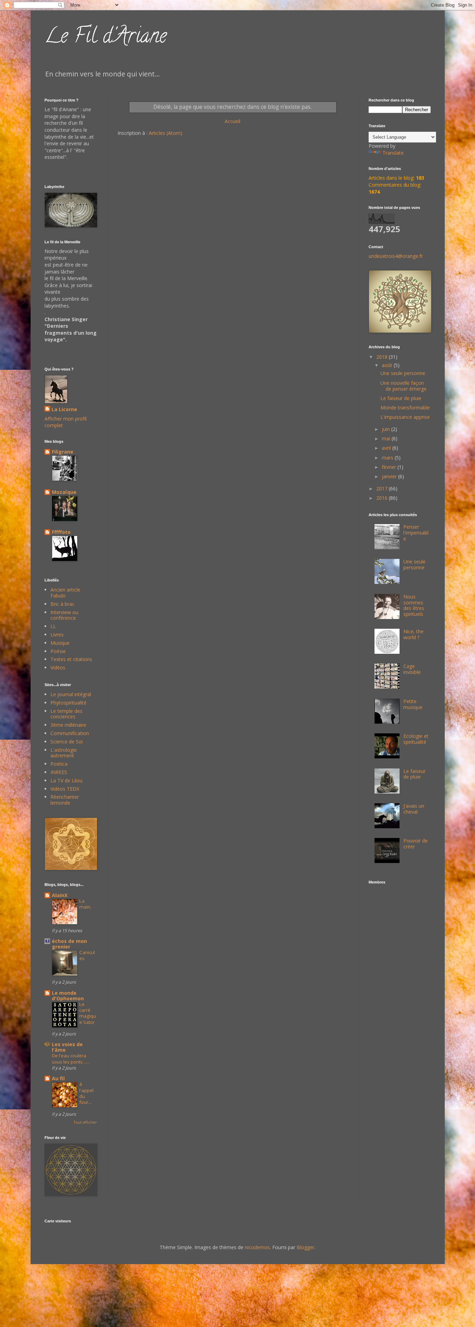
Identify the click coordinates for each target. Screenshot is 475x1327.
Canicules (87, 955)
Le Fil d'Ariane (106, 38)
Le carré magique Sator (87, 1013)
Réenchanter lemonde (64, 799)
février (389, 467)
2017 (382, 488)
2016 (382, 498)
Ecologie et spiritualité (415, 739)
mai (387, 438)
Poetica (58, 763)
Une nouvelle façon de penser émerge (403, 386)
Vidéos (57, 667)
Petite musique (412, 704)
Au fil (58, 1078)
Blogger (305, 1247)
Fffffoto (61, 532)
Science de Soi (66, 741)
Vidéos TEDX (64, 788)
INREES (58, 772)
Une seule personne (402, 373)
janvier (390, 476)
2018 (382, 356)
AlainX (59, 895)
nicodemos (257, 1247)
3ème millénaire (68, 725)
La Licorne (64, 409)
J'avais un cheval (413, 809)
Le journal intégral (70, 694)
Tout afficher (85, 1122)
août (388, 365)
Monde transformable (405, 407)
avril (387, 448)
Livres (57, 634)
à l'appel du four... (86, 1093)
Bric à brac (62, 604)
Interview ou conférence (64, 615)
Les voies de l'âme (67, 1047)
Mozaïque (64, 492)
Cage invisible (412, 669)
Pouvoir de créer (415, 843)
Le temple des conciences (66, 714)
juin (386, 429)
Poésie (58, 651)
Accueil (232, 121)
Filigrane (62, 451)
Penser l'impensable (415, 532)
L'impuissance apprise (405, 417)
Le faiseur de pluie (400, 398)
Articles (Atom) (165, 133)
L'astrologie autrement (63, 753)
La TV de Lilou (66, 780)
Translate (393, 152)
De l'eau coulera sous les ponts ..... (70, 1058)
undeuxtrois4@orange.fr (396, 256)
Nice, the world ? (413, 634)
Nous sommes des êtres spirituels (413, 605)
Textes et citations (71, 659)
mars (388, 457)
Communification (69, 733)
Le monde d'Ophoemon (68, 996)
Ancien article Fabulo (65, 592)
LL (53, 626)
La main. (85, 904)
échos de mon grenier (69, 944)
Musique (60, 643)
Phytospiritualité (68, 702)
